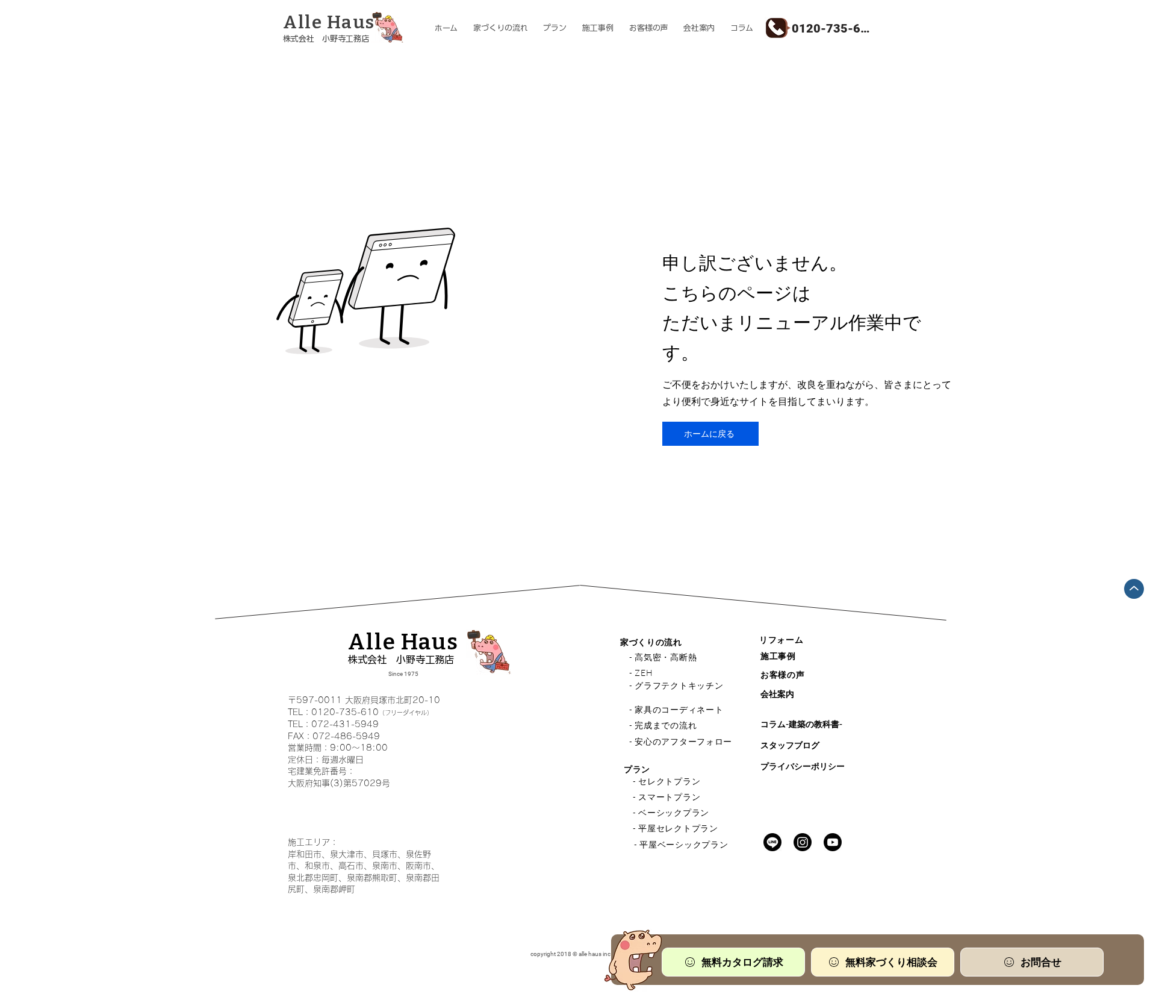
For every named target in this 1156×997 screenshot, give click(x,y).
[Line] (772, 842)
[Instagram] (803, 842)
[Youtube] (833, 842)
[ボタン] (345, 29)
